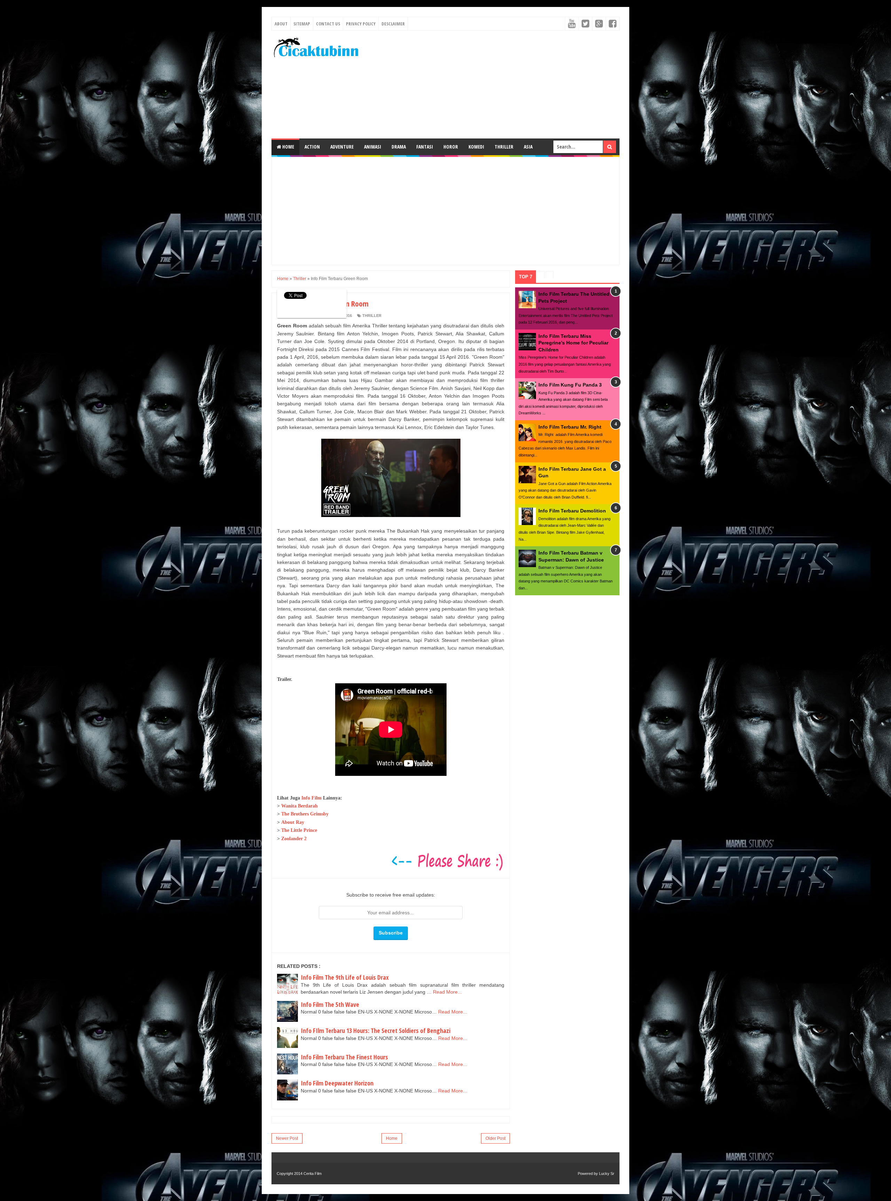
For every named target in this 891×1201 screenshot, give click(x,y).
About (281, 24)
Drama (399, 146)
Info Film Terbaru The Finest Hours (344, 1057)
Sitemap (301, 24)
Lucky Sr (606, 1173)
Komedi (476, 146)
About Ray (292, 822)
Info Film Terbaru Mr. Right (569, 427)
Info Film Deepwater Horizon (337, 1083)
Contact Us (328, 24)
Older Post (495, 1138)
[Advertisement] (493, 84)
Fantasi (424, 146)
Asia (528, 146)
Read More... (447, 992)
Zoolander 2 (294, 838)
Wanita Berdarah (299, 806)
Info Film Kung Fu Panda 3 (570, 385)
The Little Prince (299, 830)
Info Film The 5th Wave (330, 1004)
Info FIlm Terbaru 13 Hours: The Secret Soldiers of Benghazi (375, 1030)
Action (312, 146)
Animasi (372, 146)
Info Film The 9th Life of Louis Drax (345, 977)
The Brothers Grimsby (305, 814)
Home (287, 146)
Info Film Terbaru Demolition (572, 511)
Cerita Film (312, 1173)
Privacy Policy (361, 24)
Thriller (504, 146)
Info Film (311, 798)
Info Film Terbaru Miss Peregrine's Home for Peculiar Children (573, 342)
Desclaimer (393, 24)
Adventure (342, 146)
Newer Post (287, 1138)
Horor (450, 146)
